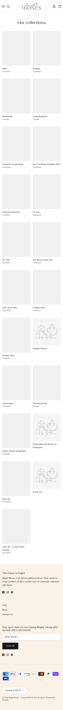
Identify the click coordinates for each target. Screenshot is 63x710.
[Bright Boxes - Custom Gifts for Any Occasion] (31, 6)
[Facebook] (3, 592)
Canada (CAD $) (13, 690)
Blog (4, 609)
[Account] (53, 6)
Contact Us (7, 614)
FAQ (4, 605)
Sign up (10, 646)
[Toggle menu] (3, 6)
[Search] (9, 6)
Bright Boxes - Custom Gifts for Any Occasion (27, 697)
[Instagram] (8, 592)
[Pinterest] (12, 592)
